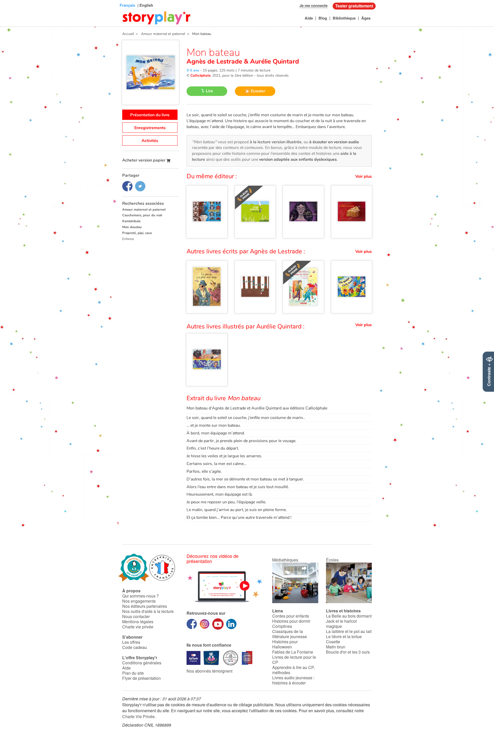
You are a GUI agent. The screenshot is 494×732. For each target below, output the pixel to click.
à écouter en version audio (334, 142)
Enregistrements (150, 128)
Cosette (333, 642)
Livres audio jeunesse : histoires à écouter (293, 680)
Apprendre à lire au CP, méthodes (293, 669)
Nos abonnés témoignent (209, 671)
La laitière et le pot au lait (349, 631)
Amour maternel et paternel (143, 209)
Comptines (282, 626)
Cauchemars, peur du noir (142, 215)
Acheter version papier (144, 160)
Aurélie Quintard (273, 61)
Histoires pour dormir (291, 621)
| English (144, 5)
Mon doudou (132, 227)
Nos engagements (139, 601)
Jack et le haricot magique (341, 623)
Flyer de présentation (141, 678)
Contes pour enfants (290, 616)
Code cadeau (134, 647)
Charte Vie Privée (138, 716)
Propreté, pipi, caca (137, 233)
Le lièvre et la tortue (344, 636)
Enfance (128, 239)
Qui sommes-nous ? (140, 596)
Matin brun (335, 647)
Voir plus (363, 176)
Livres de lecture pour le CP (294, 659)
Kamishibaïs (131, 221)
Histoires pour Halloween (285, 644)
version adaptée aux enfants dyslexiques (298, 159)
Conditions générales (141, 663)
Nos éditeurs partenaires (144, 606)
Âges (365, 18)
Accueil (128, 33)
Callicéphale (200, 75)
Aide (309, 18)
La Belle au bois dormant (349, 616)
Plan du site (133, 673)
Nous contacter (136, 616)
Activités (150, 141)
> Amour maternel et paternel (159, 33)
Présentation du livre (150, 115)
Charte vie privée (137, 627)
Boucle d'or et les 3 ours (348, 652)
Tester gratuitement (354, 6)
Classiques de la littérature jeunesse (289, 633)
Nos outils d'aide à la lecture (148, 611)
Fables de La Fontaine (292, 652)
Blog (323, 18)
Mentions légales (137, 621)
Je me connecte (313, 5)
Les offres (131, 642)
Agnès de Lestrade (215, 61)
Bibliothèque (344, 18)
